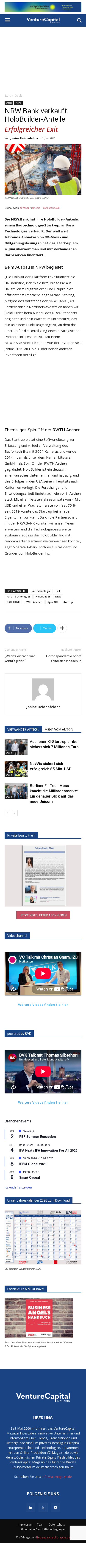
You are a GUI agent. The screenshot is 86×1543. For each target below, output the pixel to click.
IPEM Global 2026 (33, 1161)
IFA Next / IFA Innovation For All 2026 (48, 1148)
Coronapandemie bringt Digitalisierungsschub (63, 656)
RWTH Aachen (33, 599)
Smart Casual (29, 1175)
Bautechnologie (41, 588)
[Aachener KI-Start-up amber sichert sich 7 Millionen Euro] (16, 745)
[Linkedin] (30, 1505)
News (18, 100)
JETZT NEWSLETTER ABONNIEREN (43, 913)
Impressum (25, 1522)
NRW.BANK (13, 599)
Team (40, 1522)
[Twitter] (43, 1505)
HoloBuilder (43, 594)
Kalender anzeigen (18, 1185)
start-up (68, 599)
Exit (58, 588)
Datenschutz (57, 1522)
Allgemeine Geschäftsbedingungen (43, 1527)
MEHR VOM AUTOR (59, 727)
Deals (18, 93)
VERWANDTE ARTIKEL (23, 727)
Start (8, 93)
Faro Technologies (19, 594)
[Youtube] (55, 1505)
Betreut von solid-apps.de (53, 1535)
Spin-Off (52, 599)
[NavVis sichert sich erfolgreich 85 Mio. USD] (16, 767)
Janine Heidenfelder (24, 135)
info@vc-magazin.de (57, 1474)
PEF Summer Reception (37, 1134)
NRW (58, 594)
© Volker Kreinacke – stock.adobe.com (40, 205)
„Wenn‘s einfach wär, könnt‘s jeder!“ (20, 656)
